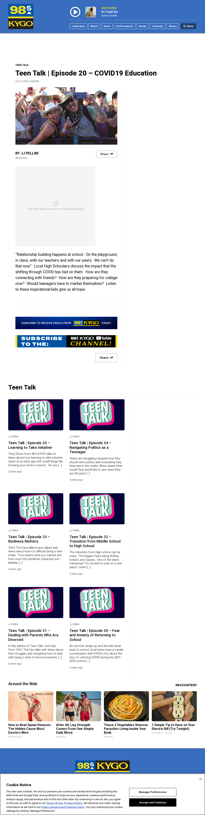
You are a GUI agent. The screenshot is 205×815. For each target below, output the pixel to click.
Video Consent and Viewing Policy (62, 807)
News (107, 26)
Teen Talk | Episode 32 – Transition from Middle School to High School (95, 541)
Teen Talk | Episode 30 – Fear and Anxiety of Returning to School (94, 635)
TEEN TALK (21, 65)
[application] (66, 116)
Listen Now (78, 26)
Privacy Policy (73, 803)
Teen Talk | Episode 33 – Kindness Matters (29, 539)
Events (143, 26)
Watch (94, 26)
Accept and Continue (152, 802)
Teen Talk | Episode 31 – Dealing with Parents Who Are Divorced (33, 635)
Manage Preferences (153, 792)
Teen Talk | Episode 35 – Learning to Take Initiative (30, 445)
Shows (173, 26)
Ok (200, 779)
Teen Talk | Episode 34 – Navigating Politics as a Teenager (90, 447)
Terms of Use (54, 803)
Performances (124, 26)
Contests (157, 26)
